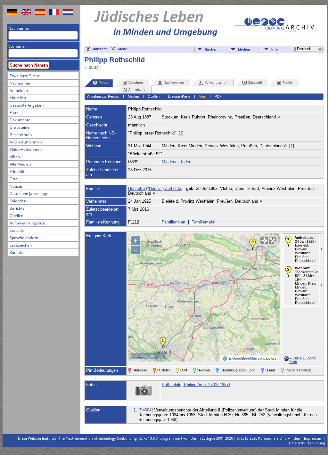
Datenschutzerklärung (307, 443)
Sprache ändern (24, 237)
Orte (14, 179)
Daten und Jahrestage (29, 193)
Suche (122, 49)
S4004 (146, 410)
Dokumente (20, 120)
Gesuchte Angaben (27, 105)
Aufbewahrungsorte (27, 223)
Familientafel (203, 222)
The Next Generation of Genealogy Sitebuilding (98, 438)
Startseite (100, 49)
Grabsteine (19, 127)
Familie (288, 82)
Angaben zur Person (103, 96)
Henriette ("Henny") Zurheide (154, 188)
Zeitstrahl (255, 82)
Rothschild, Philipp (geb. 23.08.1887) (196, 384)
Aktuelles (18, 98)
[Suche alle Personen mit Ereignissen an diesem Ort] (278, 117)
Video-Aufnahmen (26, 149)
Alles (202, 96)
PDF (218, 96)
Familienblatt (173, 222)
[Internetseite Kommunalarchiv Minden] (274, 31)
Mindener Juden (176, 161)
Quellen (16, 215)
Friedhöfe (18, 171)
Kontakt (16, 252)
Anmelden (19, 90)
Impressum (313, 438)
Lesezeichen (21, 245)
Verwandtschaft (216, 82)
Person (104, 82)
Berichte (17, 208)
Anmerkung (136, 89)
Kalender (18, 201)
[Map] (264, 240)
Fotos (14, 112)
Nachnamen (20, 83)
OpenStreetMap (244, 358)
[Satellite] (272, 240)
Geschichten (21, 134)
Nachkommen (174, 82)
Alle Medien (20, 164)
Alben (15, 156)
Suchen (211, 49)
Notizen (16, 186)
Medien (244, 49)
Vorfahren (135, 82)
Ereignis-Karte (179, 96)
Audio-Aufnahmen (26, 142)
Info (274, 49)
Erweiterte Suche (25, 75)
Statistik (17, 230)
